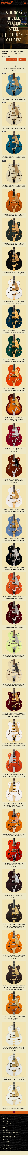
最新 (21, 59)
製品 (9, 56)
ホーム (3, 56)
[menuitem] (22, 59)
